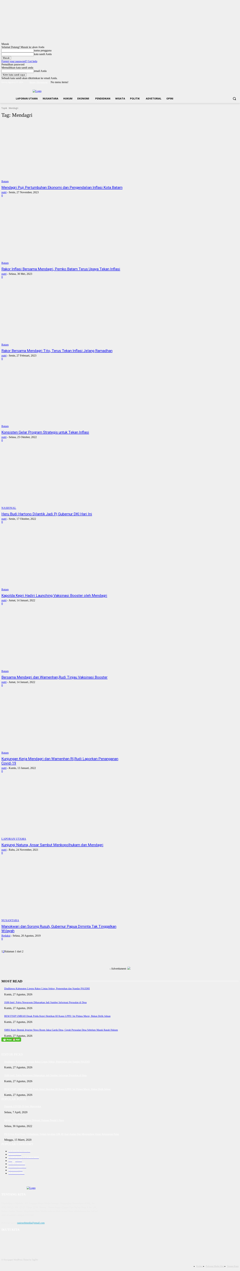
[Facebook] (217, 82)
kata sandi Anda (43, 54)
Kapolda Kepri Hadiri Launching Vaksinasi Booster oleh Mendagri (54, 595)
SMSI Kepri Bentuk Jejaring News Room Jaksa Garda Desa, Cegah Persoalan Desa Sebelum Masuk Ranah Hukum (61, 1030)
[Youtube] (237, 82)
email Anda (40, 70)
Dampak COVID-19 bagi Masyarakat (22, 1106)
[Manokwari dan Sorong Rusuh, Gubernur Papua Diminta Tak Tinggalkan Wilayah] (62, 891)
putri (4, 192)
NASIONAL (8, 507)
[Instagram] (222, 82)
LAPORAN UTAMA (13, 838)
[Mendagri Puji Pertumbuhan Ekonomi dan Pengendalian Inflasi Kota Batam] (62, 152)
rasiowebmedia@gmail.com (31, 1223)
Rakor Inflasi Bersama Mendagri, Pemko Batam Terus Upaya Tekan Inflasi (60, 269)
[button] (234, 98)
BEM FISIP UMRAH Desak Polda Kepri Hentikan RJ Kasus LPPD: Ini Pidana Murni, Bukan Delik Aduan (57, 1016)
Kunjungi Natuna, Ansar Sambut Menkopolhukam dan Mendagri (52, 845)
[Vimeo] (232, 82)
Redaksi (5, 935)
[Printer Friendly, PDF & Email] (11, 1040)
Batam (5, 181)
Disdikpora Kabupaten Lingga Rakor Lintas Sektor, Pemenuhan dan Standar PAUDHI (47, 988)
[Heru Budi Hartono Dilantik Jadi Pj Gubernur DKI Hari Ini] (62, 479)
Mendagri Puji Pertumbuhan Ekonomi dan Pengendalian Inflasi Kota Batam (61, 187)
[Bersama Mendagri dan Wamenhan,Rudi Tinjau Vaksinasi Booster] (62, 642)
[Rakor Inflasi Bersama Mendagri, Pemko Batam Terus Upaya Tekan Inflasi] (62, 234)
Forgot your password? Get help (19, 61)
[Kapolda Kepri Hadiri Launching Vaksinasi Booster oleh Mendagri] (62, 560)
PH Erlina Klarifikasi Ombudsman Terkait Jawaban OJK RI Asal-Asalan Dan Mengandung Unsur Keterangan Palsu (61, 1134)
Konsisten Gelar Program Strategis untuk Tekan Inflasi (45, 432)
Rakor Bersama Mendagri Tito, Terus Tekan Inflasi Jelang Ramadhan (56, 351)
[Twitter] (227, 82)
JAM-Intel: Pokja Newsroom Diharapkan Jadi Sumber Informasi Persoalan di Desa (45, 1002)
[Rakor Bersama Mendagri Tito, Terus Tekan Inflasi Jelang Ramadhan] (62, 315)
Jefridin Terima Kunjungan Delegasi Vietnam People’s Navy (34, 1120)
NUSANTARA (10, 920)
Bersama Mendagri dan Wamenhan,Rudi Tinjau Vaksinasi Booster (54, 677)
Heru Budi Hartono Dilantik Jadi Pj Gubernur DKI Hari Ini (46, 514)
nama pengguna (42, 50)
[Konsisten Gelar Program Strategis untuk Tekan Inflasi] (62, 397)
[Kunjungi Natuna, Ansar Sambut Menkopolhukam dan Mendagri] (62, 809)
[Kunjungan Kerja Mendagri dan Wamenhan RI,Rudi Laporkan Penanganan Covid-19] (62, 724)
